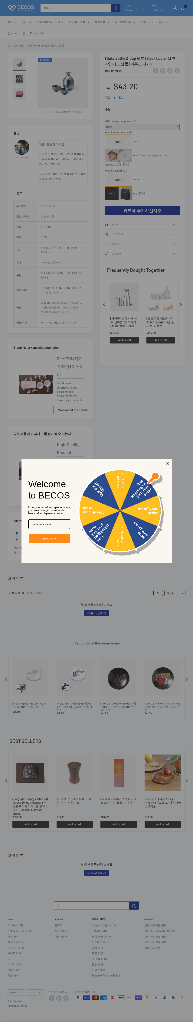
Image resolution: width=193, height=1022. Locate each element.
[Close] (167, 463)
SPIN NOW (49, 538)
